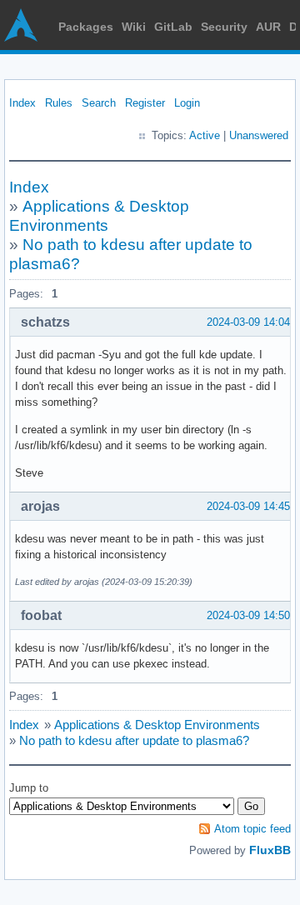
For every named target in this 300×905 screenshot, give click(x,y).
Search (99, 103)
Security (224, 26)
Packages (85, 26)
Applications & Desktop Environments (157, 725)
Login (187, 103)
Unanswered (258, 135)
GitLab (173, 26)
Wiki (134, 26)
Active (204, 135)
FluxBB (270, 850)
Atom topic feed (252, 828)
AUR (268, 26)
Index (22, 103)
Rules (58, 103)
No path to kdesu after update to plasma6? (134, 740)
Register (145, 103)
